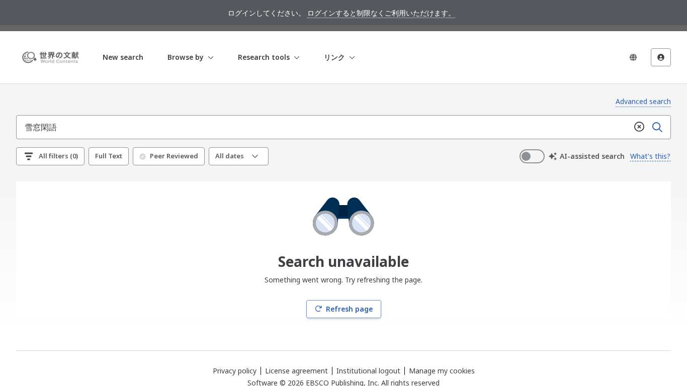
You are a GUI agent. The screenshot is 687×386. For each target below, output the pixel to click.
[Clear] (639, 127)
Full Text (108, 155)
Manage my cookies (442, 371)
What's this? (650, 156)
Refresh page (349, 309)
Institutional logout (368, 370)
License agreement (296, 370)
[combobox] (323, 127)
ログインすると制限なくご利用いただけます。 (381, 13)
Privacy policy (234, 370)
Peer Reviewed (174, 155)
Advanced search (643, 101)
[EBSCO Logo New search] (52, 57)
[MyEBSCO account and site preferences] (661, 57)
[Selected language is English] (633, 57)
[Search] (657, 127)
